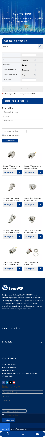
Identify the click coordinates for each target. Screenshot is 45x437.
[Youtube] (14, 382)
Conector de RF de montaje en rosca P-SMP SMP (32, 199)
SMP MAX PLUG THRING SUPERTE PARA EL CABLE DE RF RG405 (11, 199)
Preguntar (10, 172)
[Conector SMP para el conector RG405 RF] (33, 251)
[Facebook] (3, 382)
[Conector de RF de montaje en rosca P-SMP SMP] (33, 187)
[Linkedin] (7, 382)
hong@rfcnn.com (9, 370)
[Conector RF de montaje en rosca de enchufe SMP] (12, 154)
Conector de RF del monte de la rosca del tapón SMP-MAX (11, 263)
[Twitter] (10, 382)
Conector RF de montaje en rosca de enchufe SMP (11, 167)
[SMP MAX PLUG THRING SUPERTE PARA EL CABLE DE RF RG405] (12, 187)
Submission (10, 141)
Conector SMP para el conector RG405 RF (31, 263)
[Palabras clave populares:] (40, 46)
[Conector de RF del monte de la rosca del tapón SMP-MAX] (12, 251)
